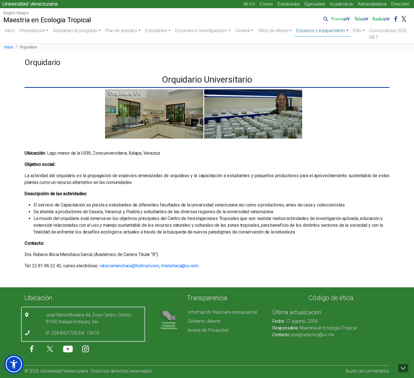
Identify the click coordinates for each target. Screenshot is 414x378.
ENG (357, 30)
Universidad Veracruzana (29, 4)
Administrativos (372, 4)
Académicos (341, 4)
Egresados (314, 4)
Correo (266, 4)
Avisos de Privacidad (208, 330)
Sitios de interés (273, 30)
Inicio (10, 30)
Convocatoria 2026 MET (388, 34)
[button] (324, 19)
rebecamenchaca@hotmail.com (129, 265)
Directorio (400, 4)
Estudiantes (288, 4)
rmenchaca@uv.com (180, 265)
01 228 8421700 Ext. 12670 (72, 333)
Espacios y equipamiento (320, 30)
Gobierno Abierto (204, 321)
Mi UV (249, 4)
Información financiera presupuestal (222, 312)
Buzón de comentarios (367, 371)
